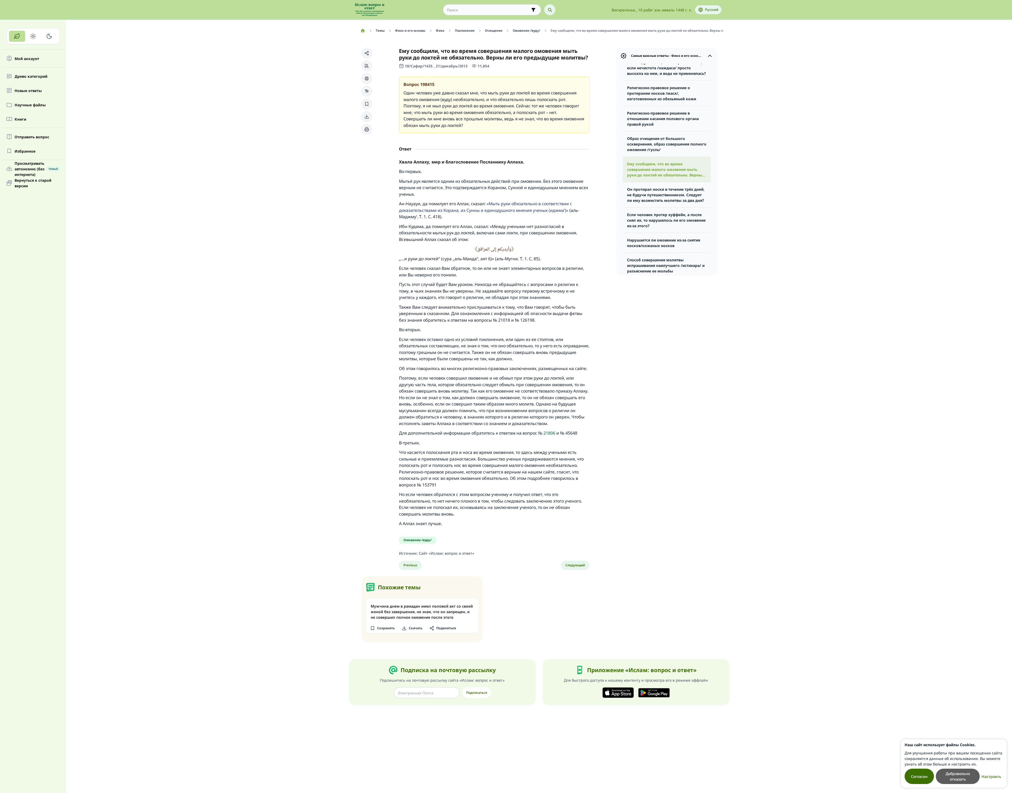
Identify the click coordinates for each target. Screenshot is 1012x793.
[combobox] (488, 10)
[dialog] (954, 763)
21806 (549, 433)
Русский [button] (711, 9)
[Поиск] (549, 9)
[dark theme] (49, 36)
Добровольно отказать (958, 776)
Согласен (919, 776)
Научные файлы (30, 104)
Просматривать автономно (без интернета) (36, 168)
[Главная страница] (363, 30)
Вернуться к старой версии (33, 183)
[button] (366, 53)
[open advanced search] (533, 9)
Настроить (991, 776)
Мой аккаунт (27, 58)
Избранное (25, 151)
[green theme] (17, 36)
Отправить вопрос (32, 136)
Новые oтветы (28, 90)
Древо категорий (31, 76)
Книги (20, 119)
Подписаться (476, 692)
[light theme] (33, 36)
